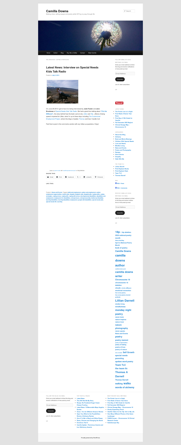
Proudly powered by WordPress (90, 438)
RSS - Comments (122, 188)
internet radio (57, 170)
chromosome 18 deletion (121, 283)
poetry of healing (120, 345)
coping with (65, 196)
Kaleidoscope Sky (113, 423)
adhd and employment (74, 192)
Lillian (85, 114)
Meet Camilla (92, 53)
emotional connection (123, 290)
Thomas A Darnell (121, 374)
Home (48, 53)
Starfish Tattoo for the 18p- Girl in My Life (120, 412)
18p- (92, 114)
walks (127, 383)
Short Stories (119, 154)
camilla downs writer (124, 274)
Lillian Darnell (119, 167)
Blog (62, 53)
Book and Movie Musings (123, 139)
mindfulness (120, 306)
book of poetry (121, 247)
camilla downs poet (120, 269)
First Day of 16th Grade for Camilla (118, 403)
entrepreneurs (75, 198)
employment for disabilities (62, 198)
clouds (118, 288)
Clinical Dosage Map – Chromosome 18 (120, 407)
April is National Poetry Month (123, 244)
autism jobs (65, 194)
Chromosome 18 (122, 279)
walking (119, 383)
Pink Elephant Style (121, 171)
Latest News (81, 398)
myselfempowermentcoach (69, 170)
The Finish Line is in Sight (124, 111)
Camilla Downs (57, 11)
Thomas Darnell (120, 175)
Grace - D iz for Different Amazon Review (90, 412)
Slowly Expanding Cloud (115, 409)
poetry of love (120, 347)
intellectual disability (97, 198)
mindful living (120, 304)
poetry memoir (121, 340)
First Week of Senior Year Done (117, 401)
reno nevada (118, 352)
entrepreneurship (85, 198)
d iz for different (126, 288)
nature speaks (120, 331)
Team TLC (118, 173)
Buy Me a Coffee (72, 53)
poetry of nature (121, 349)
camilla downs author (120, 260)
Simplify (118, 157)
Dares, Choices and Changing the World (90, 420)
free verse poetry (120, 293)
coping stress (57, 196)
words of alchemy (124, 387)
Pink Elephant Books (122, 169)
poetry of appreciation (121, 342)
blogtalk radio (79, 194)
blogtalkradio (88, 194)
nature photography (121, 326)
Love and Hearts (120, 143)
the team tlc (121, 368)
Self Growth (128, 352)
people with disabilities (85, 200)
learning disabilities (52, 200)
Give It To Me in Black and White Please (90, 418)
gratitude (117, 297)
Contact (82, 53)
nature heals (119, 317)
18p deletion (126, 232)
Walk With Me (119, 159)
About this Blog (120, 135)
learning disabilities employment (68, 200)
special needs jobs (97, 200)
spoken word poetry (124, 361)
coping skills (96, 194)
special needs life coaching (54, 202)
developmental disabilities (88, 196)
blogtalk (72, 194)
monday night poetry (123, 312)
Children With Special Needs (124, 141)
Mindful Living (120, 146)
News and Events (57, 192)
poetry (118, 336)
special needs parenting (121, 357)
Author (56, 53)
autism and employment (88, 192)
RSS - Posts (120, 183)
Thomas (82, 119)
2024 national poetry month (123, 236)
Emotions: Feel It (82, 423)
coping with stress (74, 196)
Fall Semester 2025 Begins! (124, 122)
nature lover (119, 322)
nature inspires (120, 319)
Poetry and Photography (123, 150)
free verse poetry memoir (123, 295)
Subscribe (120, 79)
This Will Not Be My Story (85, 401)
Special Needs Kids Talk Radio (66, 111)
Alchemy (118, 137)
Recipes (117, 152)
